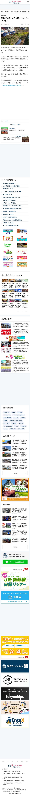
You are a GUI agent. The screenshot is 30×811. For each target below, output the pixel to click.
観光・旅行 (6, 423)
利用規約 (4, 789)
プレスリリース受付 (15, 791)
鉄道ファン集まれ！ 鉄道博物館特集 (12, 220)
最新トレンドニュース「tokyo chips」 (13, 771)
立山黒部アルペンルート (9, 188)
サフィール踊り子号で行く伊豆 (11, 225)
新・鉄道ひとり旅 (8, 426)
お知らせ (18, 788)
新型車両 (24, 11)
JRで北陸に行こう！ (8, 194)
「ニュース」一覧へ (15, 124)
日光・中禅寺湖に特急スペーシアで (12, 197)
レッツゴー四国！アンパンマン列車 (12, 191)
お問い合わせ (5, 791)
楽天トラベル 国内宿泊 (9, 203)
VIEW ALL (15, 473)
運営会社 (11, 789)
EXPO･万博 (6, 412)
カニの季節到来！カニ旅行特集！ (11, 186)
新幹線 (5, 420)
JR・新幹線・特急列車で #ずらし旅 (12, 208)
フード (21, 423)
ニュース (3, 15)
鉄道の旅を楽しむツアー (9, 214)
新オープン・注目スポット (16, 420)
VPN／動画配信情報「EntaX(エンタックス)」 (14, 780)
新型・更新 (13, 428)
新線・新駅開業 (7, 417)
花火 (12, 11)
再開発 (23, 417)
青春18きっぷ (17, 11)
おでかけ (7, 11)
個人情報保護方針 (19, 789)
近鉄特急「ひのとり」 (8, 222)
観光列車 (20, 412)
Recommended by (21, 311)
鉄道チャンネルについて (8, 788)
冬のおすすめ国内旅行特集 (10, 217)
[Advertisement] (15, 103)
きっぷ (5, 428)
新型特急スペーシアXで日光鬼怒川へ (12, 206)
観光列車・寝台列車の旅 (9, 211)
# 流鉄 (6, 121)
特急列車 (14, 423)
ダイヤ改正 (21, 428)
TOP (2, 11)
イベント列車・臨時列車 (19, 415)
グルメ (17, 426)
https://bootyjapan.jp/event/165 (12, 85)
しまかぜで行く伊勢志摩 (9, 200)
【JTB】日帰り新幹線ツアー (10, 183)
